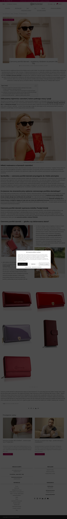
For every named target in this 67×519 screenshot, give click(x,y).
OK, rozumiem (22, 264)
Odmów (33, 264)
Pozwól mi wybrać (44, 264)
